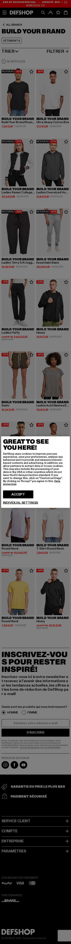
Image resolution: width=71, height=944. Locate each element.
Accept (18, 494)
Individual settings (20, 503)
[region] (35, 472)
